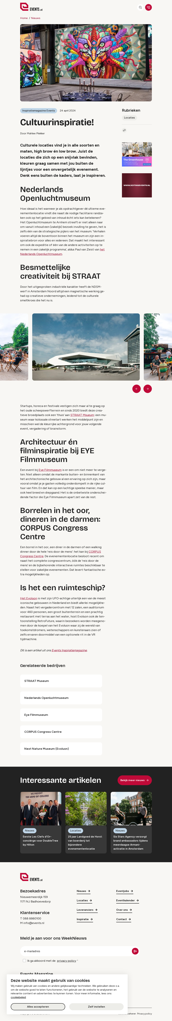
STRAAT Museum (36, 681)
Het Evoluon (28, 598)
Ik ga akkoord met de (51, 961)
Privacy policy (144, 1013)
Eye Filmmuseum (50, 470)
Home (24, 18)
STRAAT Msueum (82, 415)
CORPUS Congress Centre (43, 732)
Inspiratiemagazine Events (38, 110)
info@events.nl (33, 923)
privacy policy (66, 961)
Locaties (129, 117)
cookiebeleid (18, 997)
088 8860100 (32, 918)
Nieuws (35, 18)
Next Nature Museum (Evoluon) (46, 749)
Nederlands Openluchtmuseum (46, 698)
